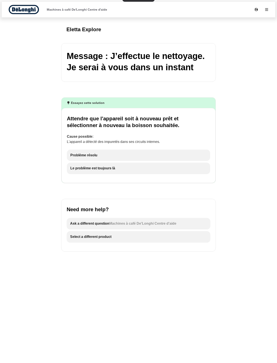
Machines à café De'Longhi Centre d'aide (77, 9)
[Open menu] (266, 9)
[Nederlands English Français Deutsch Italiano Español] (256, 9)
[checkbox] (138, 155)
